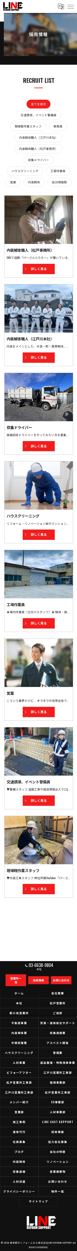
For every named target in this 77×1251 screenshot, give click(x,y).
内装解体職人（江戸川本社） (38, 137)
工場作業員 (57, 171)
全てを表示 (38, 104)
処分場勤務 (59, 182)
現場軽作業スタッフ (28, 126)
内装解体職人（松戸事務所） (38, 148)
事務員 (57, 126)
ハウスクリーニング (25, 171)
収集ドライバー (38, 160)
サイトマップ (38, 1201)
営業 (13, 182)
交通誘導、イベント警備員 (38, 115)
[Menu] (70, 6)
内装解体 (34, 182)
